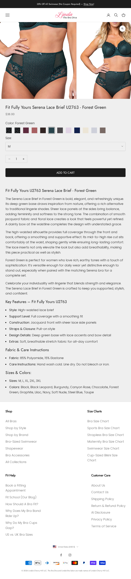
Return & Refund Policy (108, 506)
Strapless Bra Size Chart (105, 435)
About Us (98, 485)
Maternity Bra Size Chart (105, 441)
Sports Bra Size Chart (103, 428)
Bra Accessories (17, 455)
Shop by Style (15, 428)
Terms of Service (103, 526)
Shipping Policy (102, 499)
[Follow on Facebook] (61, 555)
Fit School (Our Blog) (21, 497)
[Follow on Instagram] (70, 555)
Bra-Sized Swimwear (21, 441)
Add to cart (65, 173)
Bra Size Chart (98, 421)
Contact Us (99, 492)
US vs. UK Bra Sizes (19, 534)
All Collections (15, 462)
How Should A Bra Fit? (21, 504)
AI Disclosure (100, 512)
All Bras (11, 421)
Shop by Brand (16, 435)
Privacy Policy (101, 519)
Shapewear (14, 448)
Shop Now (88, 4)
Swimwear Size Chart (103, 448)
